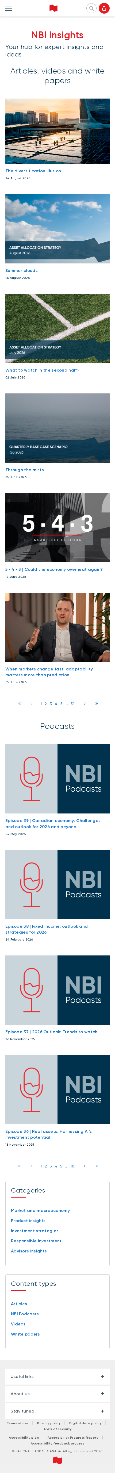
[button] (91, 8)
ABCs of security (58, 1429)
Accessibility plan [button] (24, 1437)
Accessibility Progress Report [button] (73, 1437)
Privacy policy (48, 1423)
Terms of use (18, 1423)
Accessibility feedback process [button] (57, 1443)
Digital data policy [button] (85, 1423)
